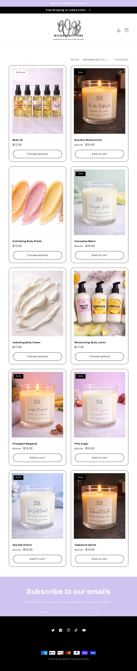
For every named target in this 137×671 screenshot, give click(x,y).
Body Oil (18, 140)
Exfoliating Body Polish (27, 241)
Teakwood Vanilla (85, 545)
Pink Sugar (81, 443)
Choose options (37, 154)
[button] (126, 30)
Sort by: (75, 59)
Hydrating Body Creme (26, 342)
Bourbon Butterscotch (88, 140)
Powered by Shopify (80, 659)
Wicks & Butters (62, 659)
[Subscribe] (96, 612)
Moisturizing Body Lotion (90, 342)
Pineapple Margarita (25, 443)
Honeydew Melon (85, 241)
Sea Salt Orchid (22, 545)
